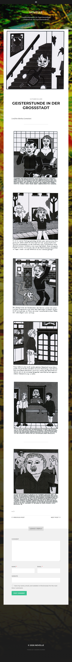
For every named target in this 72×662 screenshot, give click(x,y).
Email (39, 566)
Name (14, 566)
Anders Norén (39, 649)
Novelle (36, 12)
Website (15, 576)
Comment (15, 539)
